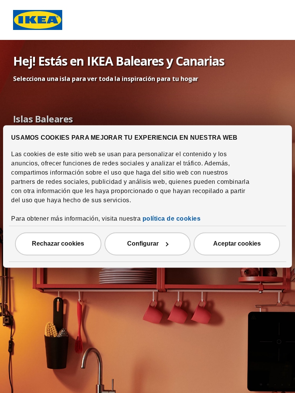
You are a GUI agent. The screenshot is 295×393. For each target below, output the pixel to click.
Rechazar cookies (58, 244)
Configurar (143, 244)
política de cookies (172, 219)
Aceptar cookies (237, 244)
